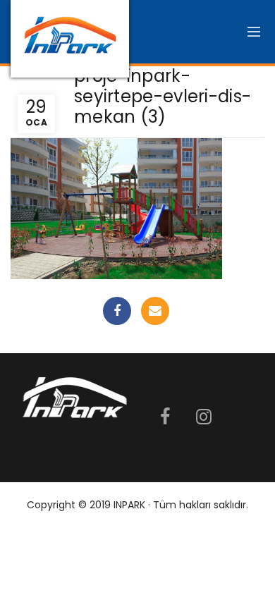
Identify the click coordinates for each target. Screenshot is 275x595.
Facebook (117, 311)
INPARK (129, 505)
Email (155, 311)
